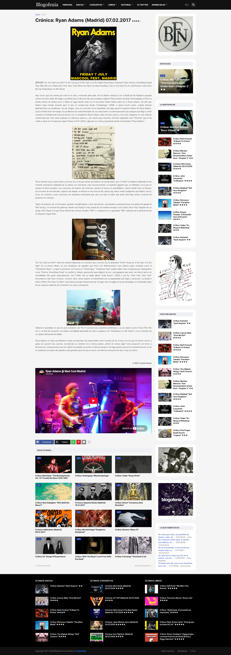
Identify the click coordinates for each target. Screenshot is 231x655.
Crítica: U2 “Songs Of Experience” (50, 556)
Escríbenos (182, 651)
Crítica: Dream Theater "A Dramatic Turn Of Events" (182, 214)
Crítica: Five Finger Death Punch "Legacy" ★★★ (181, 432)
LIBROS (111, 5)
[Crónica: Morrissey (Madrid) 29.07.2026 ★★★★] (164, 167)
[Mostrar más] (89, 442)
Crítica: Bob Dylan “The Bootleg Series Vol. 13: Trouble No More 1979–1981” (52, 476)
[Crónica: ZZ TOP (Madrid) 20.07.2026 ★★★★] (96, 601)
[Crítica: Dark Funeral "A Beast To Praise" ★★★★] (164, 142)
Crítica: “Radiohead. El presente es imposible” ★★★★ (175, 611)
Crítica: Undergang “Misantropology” (92, 475)
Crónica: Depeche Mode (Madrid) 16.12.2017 (90, 504)
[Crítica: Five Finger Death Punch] (164, 433)
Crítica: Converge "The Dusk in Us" (131, 556)
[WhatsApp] (73, 442)
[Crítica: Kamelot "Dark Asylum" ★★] (164, 240)
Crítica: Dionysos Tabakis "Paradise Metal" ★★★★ (181, 202)
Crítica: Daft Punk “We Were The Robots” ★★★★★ (174, 587)
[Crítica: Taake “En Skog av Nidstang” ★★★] (164, 228)
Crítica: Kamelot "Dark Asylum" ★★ (182, 238)
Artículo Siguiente (142, 565)
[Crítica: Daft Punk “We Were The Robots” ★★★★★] (151, 589)
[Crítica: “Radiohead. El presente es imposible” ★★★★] (151, 613)
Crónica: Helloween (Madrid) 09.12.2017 (48, 530)
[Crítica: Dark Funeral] (164, 348)
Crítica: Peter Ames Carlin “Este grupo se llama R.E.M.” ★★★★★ (177, 623)
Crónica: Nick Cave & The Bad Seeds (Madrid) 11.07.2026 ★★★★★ (121, 611)
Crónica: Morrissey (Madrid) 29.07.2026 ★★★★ (182, 166)
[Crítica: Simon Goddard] (151, 637)
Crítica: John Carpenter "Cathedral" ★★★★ (182, 178)
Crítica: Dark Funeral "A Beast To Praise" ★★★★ (182, 141)
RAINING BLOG (158, 5)
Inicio (37, 15)
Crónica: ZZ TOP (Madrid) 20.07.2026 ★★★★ (122, 599)
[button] (187, 4)
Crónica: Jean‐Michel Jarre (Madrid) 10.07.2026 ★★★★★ (121, 623)
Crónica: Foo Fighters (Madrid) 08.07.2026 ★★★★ (119, 635)
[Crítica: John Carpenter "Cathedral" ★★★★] (164, 179)
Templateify (80, 651)
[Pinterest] (78, 442)
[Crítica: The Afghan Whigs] (164, 372)
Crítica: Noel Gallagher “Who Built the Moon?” (52, 504)
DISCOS (79, 5)
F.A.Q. (193, 651)
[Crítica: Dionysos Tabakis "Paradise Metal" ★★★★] (164, 203)
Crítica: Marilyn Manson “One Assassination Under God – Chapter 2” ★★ (183, 154)
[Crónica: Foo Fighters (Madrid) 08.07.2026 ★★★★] (96, 637)
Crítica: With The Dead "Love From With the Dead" (93, 557)
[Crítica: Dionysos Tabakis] (164, 360)
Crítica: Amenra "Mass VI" (127, 529)
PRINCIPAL (67, 5)
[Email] (84, 442)
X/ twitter (142, 5)
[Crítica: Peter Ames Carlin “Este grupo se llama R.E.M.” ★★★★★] (151, 625)
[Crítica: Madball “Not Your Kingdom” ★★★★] (164, 191)
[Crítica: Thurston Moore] (151, 601)
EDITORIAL (126, 5)
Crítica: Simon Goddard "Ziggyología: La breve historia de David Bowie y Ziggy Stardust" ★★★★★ (177, 636)
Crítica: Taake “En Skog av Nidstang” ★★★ (181, 227)
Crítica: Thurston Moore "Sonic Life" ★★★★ (176, 599)
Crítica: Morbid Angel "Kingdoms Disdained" (90, 530)
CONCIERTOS (96, 5)
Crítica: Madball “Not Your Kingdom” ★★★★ (182, 190)
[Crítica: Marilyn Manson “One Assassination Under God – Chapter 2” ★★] (164, 154)
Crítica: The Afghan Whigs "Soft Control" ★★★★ (182, 371)
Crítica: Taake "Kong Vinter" (127, 475)
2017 (44, 15)
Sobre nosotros (167, 651)
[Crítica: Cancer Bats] (164, 336)
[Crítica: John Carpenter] (164, 409)
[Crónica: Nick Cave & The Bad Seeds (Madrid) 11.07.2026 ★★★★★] (96, 613)
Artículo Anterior (44, 565)
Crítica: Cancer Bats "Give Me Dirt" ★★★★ (182, 335)
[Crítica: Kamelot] (164, 324)
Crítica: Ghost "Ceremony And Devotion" (129, 504)
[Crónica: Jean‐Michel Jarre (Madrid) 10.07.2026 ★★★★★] (96, 625)
